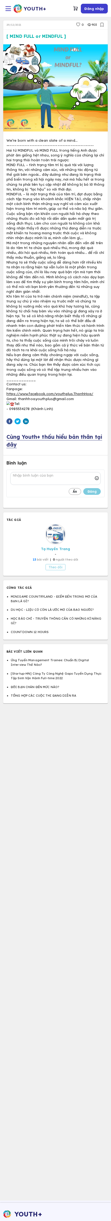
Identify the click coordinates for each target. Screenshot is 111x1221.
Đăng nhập (94, 8)
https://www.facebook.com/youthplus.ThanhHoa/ (49, 394)
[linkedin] (26, 422)
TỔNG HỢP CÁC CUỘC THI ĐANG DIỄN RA (43, 695)
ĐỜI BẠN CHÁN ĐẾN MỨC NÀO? (35, 687)
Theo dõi (55, 567)
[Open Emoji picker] (97, 478)
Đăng (92, 491)
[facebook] (9, 422)
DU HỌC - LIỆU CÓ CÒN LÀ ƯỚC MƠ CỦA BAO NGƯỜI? (52, 610)
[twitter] (17, 422)
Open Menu (8, 9)
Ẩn (75, 491)
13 (34, 559)
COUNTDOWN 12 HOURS (29, 632)
